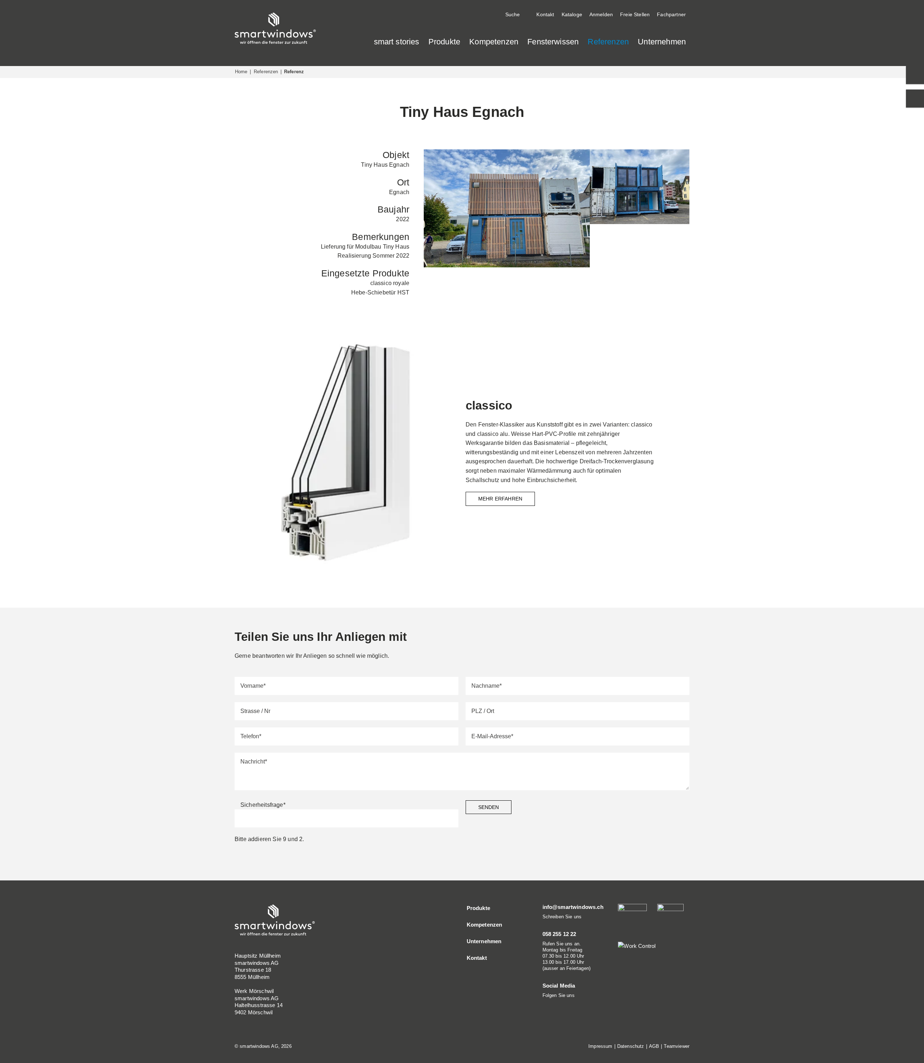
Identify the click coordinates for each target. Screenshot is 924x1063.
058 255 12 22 (559, 934)
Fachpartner (671, 14)
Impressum (600, 1046)
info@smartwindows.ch (572, 907)
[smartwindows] (275, 27)
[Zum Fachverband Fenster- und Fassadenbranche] (731, 30)
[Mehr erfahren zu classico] (346, 452)
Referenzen (266, 71)
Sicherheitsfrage (263, 805)
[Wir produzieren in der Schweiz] (709, 30)
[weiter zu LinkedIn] (544, 1004)
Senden (488, 807)
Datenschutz (630, 1046)
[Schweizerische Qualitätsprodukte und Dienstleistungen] (670, 918)
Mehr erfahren (500, 499)
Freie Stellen (635, 14)
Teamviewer (676, 1046)
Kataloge (572, 14)
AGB (654, 1046)
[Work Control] (636, 945)
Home (241, 71)
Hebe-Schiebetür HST (380, 292)
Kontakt (545, 14)
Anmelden (601, 14)
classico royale (389, 283)
